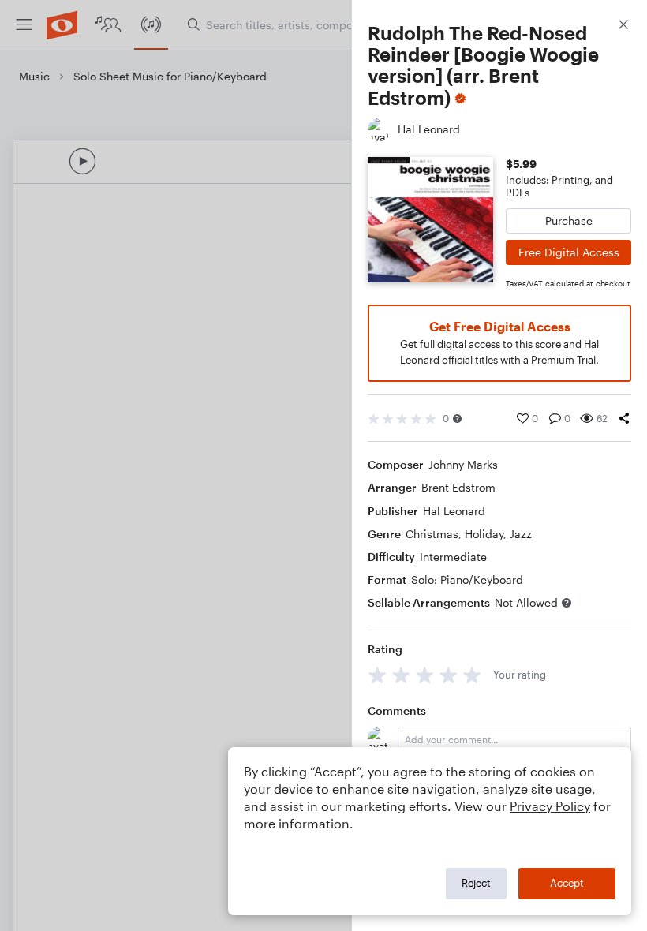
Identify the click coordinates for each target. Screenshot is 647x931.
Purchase (569, 220)
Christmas (432, 533)
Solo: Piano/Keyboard (467, 579)
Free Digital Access (568, 252)
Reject (476, 883)
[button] (457, 418)
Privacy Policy (550, 805)
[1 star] (377, 675)
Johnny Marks (463, 464)
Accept (567, 883)
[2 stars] (401, 675)
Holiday (484, 533)
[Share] (624, 418)
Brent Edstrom (458, 487)
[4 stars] (448, 675)
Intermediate (453, 556)
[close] (623, 26)
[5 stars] (472, 675)
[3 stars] (425, 675)
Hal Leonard (454, 511)
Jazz (521, 533)
